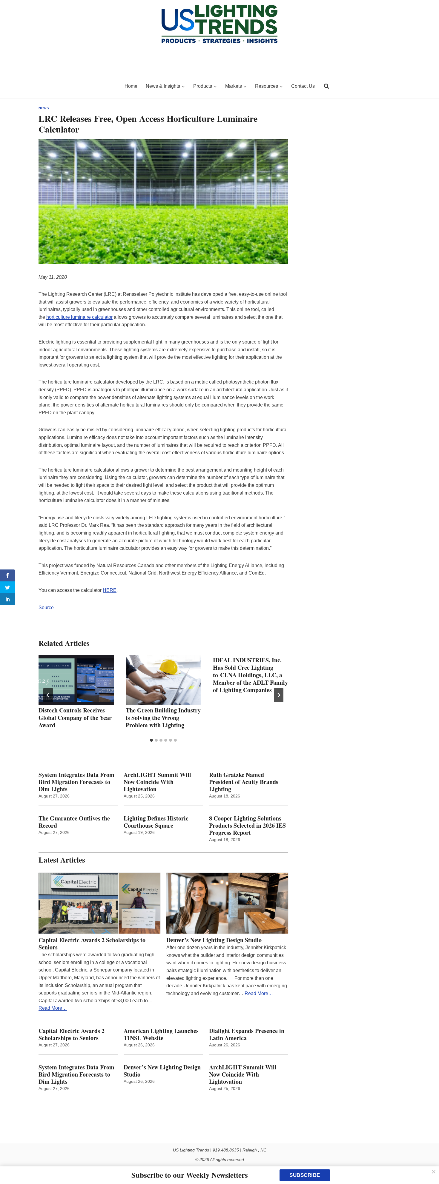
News (44, 108)
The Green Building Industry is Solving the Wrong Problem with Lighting (163, 717)
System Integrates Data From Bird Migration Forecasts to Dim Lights (76, 782)
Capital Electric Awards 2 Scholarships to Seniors (92, 944)
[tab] (151, 740)
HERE (109, 590)
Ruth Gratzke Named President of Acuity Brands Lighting (243, 782)
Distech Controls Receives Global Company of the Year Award (75, 717)
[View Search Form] (326, 86)
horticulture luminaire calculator (79, 317)
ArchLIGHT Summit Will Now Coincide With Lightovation (157, 782)
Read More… (53, 1008)
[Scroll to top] (428, 1167)
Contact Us (303, 86)
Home (131, 86)
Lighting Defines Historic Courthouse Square (156, 822)
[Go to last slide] (48, 695)
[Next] (278, 695)
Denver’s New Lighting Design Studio (214, 940)
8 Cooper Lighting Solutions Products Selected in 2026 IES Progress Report (247, 825)
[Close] (434, 1172)
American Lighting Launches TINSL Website (161, 1034)
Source (46, 607)
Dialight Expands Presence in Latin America (246, 1034)
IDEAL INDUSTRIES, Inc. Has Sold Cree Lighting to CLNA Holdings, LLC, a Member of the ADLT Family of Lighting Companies (250, 675)
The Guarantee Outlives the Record (74, 822)
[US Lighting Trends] (77, 86)
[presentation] (76, 680)
